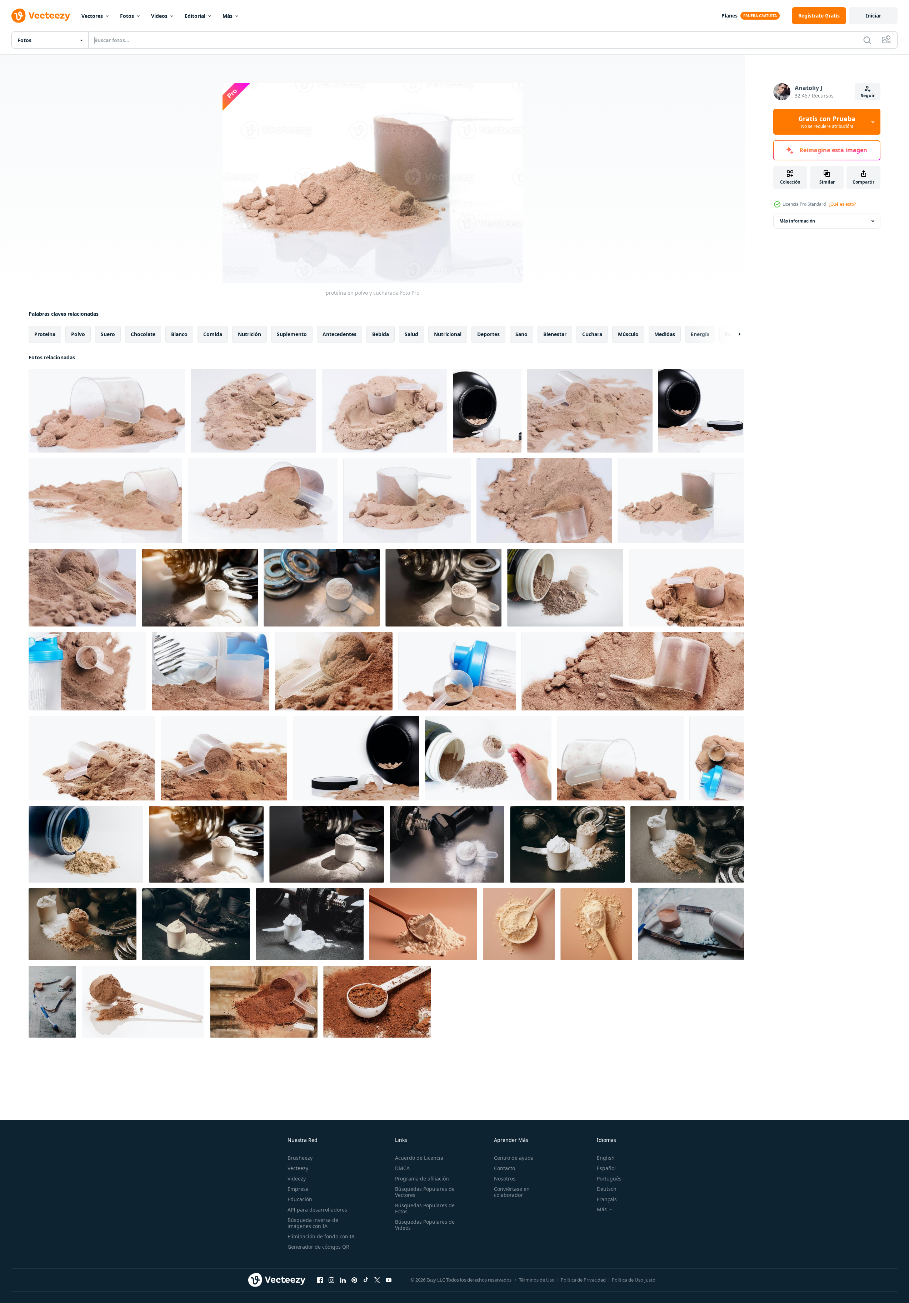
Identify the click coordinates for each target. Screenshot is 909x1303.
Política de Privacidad (583, 1280)
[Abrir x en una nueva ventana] (377, 1280)
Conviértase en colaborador (512, 1191)
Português (609, 1178)
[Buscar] (867, 40)
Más (228, 16)
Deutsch (606, 1188)
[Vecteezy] (40, 16)
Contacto (504, 1168)
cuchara (592, 334)
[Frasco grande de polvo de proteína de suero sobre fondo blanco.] (356, 758)
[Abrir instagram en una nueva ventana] (331, 1280)
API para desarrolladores (317, 1209)
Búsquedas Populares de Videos (425, 1224)
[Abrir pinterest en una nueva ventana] (354, 1280)
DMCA (402, 1168)
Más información (797, 221)
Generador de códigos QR (318, 1246)
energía (700, 334)
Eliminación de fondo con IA (321, 1236)
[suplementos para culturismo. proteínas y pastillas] (691, 924)
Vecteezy (298, 1168)
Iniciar (873, 15)
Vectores (92, 16)
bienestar (554, 334)
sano (521, 334)
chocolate (143, 334)
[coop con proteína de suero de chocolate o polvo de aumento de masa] (686, 587)
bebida (380, 334)
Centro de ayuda (514, 1157)
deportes (488, 334)
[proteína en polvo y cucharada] (107, 411)
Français (607, 1199)
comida (212, 334)
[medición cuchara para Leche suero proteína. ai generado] (423, 924)
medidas (664, 334)
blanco (179, 334)
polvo (78, 334)
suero (108, 334)
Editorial (195, 16)
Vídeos (159, 16)
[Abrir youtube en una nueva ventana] (388, 1280)
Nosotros (504, 1178)
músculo (628, 334)
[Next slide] (733, 334)
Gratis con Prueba (826, 121)
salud (411, 334)
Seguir (868, 96)
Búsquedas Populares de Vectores (425, 1191)
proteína (44, 334)
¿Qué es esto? (842, 204)
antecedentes (339, 334)
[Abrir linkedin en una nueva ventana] (343, 1280)
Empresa (298, 1188)
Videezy (297, 1178)
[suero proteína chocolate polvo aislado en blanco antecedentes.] (86, 844)
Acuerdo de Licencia (419, 1157)
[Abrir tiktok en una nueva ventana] (366, 1280)
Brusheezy (300, 1157)
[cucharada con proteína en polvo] (264, 1002)
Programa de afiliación (422, 1178)
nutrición (249, 334)
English (606, 1157)
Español (606, 1168)
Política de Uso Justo (633, 1280)
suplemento (292, 334)
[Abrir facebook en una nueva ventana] (320, 1280)
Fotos (127, 16)
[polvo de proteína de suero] (143, 1002)
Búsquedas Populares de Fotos (425, 1208)
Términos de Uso (537, 1280)
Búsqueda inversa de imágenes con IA (313, 1223)
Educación (300, 1199)
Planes (729, 15)
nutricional (447, 334)
